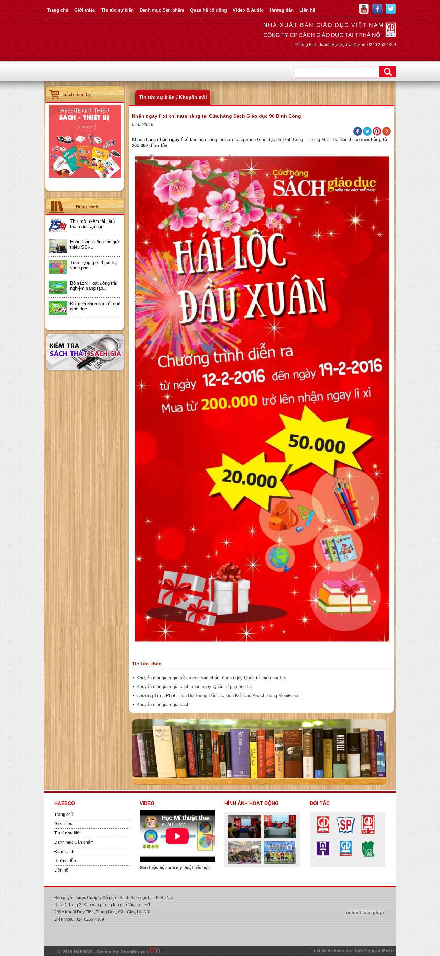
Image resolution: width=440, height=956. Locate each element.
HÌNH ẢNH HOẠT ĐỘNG (251, 803)
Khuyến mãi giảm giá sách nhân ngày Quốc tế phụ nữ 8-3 (194, 686)
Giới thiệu (85, 10)
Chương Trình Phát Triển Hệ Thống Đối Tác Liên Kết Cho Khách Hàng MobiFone (217, 695)
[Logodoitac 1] (323, 832)
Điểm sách (64, 851)
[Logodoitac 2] (345, 832)
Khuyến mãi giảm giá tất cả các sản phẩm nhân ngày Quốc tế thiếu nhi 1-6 (211, 677)
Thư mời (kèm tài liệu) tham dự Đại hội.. (92, 224)
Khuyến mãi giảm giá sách (162, 704)
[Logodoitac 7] (368, 832)
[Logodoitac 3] (368, 856)
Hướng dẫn (282, 10)
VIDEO (147, 803)
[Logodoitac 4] (345, 856)
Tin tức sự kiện (117, 10)
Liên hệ (307, 10)
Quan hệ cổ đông (208, 10)
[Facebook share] (357, 134)
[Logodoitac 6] (323, 856)
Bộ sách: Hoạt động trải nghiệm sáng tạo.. (93, 286)
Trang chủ (57, 10)
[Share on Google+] (386, 134)
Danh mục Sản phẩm (162, 10)
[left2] (85, 176)
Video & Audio (248, 10)
